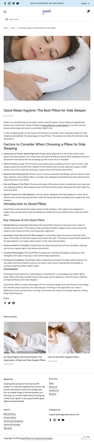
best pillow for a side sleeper (55, 125)
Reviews (52, 394)
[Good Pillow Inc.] (46, 11)
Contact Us (54, 390)
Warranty (8, 428)
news (13, 28)
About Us (53, 387)
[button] (87, 11)
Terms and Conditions (13, 421)
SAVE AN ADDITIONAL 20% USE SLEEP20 (47, 3)
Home (6, 28)
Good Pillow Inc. (27, 438)
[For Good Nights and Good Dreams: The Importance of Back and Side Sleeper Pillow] (25, 338)
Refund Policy (10, 414)
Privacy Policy (10, 417)
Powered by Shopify (44, 438)
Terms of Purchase (12, 424)
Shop (51, 383)
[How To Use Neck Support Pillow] (69, 338)
